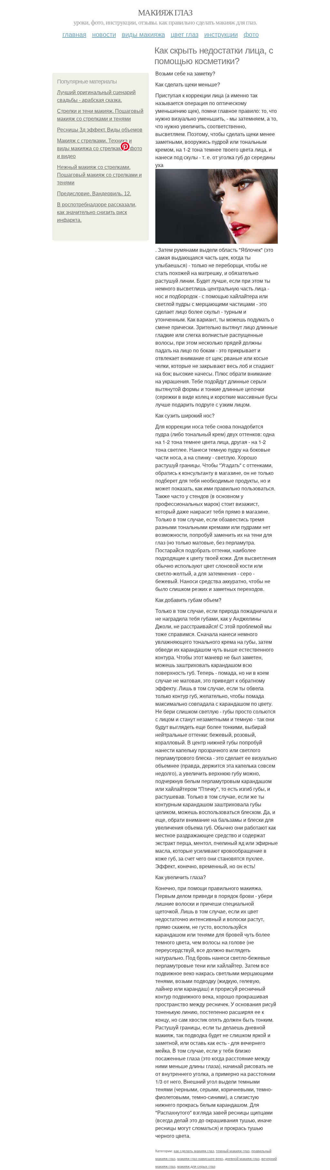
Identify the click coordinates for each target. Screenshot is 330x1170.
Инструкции (221, 34)
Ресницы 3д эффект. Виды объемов (99, 130)
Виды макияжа (143, 34)
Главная (74, 34)
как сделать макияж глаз (194, 1150)
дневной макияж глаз (242, 1158)
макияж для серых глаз (196, 1166)
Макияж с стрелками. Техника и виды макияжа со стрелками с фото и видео (99, 148)
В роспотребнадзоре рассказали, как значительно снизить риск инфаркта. (96, 212)
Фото (251, 34)
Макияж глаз (165, 12)
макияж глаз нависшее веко (200, 1158)
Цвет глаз (185, 34)
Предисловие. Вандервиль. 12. (94, 193)
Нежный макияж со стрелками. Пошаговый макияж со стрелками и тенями (99, 174)
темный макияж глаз (232, 1150)
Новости (104, 34)
